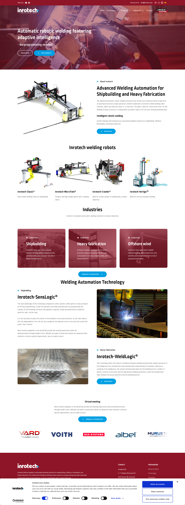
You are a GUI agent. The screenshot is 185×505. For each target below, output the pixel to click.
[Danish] (156, 3)
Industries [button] (137, 10)
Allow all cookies (157, 484)
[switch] (66, 498)
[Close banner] (177, 481)
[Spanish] (165, 3)
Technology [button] (111, 10)
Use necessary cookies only (157, 499)
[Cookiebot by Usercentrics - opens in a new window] (18, 500)
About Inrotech (153, 469)
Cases (102, 10)
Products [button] (124, 10)
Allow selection (157, 492)
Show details (116, 498)
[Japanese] (162, 3)
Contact (149, 10)
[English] (159, 3)
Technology (152, 473)
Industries (151, 477)
